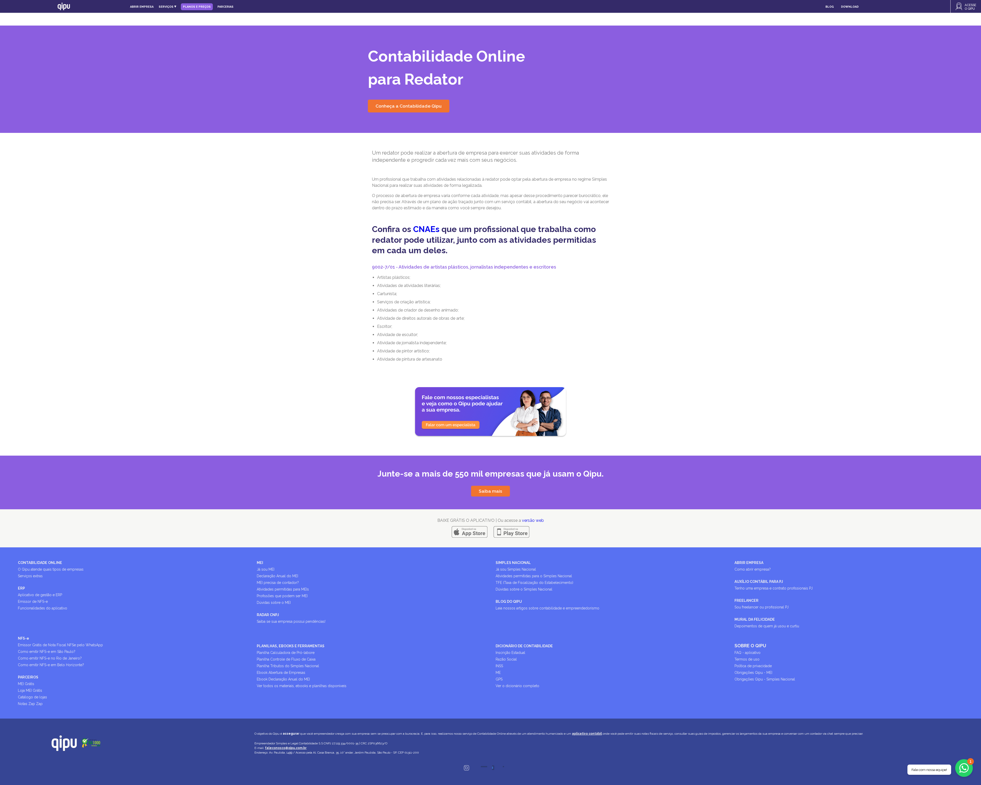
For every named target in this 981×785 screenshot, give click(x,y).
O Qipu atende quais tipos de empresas (51, 569)
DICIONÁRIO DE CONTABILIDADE (524, 646)
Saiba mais (490, 491)
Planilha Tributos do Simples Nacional (288, 666)
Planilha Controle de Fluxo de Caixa (286, 659)
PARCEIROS (28, 677)
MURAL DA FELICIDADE (754, 619)
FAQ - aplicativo (747, 653)
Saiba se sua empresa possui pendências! (291, 621)
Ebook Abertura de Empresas (281, 673)
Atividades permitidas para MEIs (283, 589)
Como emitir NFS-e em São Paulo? (46, 652)
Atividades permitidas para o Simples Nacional (534, 576)
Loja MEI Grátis (30, 690)
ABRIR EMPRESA (748, 563)
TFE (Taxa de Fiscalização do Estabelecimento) (534, 583)
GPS (499, 679)
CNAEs (426, 229)
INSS (499, 666)
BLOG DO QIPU (509, 601)
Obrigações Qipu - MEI (753, 673)
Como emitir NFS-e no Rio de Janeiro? (50, 658)
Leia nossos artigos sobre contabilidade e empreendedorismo (547, 608)
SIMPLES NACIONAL (513, 563)
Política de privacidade (753, 666)
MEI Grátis (26, 684)
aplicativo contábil (587, 733)
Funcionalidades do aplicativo (42, 608)
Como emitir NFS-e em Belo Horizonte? (51, 665)
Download (850, 6)
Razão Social (506, 659)
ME (498, 673)
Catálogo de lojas (32, 697)
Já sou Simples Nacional (516, 569)
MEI (260, 563)
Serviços (166, 6)
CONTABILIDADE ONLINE (40, 563)
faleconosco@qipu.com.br (286, 748)
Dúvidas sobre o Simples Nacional (524, 589)
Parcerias (225, 6)
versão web (533, 520)
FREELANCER (746, 600)
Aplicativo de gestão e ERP (40, 595)
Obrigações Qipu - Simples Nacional (764, 679)
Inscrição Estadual (510, 653)
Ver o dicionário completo (517, 686)
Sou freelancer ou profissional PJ (761, 607)
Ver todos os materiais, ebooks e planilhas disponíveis (301, 686)
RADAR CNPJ (268, 615)
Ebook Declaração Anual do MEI (283, 679)
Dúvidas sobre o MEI (274, 603)
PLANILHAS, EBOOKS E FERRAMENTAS (290, 646)
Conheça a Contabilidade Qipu (409, 106)
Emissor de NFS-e (33, 601)
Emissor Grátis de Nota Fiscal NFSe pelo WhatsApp (60, 645)
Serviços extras (30, 576)
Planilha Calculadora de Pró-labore (285, 653)
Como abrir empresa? (752, 569)
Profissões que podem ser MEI (282, 596)
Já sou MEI (265, 569)
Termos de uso (747, 659)
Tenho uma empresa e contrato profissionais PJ (773, 588)
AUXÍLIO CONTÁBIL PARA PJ (758, 582)
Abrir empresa (142, 6)
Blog (829, 6)
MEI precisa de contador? (278, 583)
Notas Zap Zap (30, 704)
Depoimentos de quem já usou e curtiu (766, 626)
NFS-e (23, 638)
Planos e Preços (197, 6)
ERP (21, 588)
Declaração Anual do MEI (277, 576)
